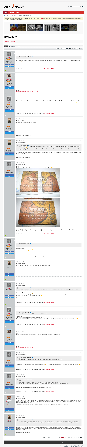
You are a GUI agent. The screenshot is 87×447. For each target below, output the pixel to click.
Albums (17, 12)
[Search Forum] (82, 6)
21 (68, 437)
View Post (32, 56)
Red (7, 442)
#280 (80, 307)
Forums (5, 12)
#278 (80, 261)
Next (81, 437)
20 (65, 437)
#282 (80, 352)
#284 (80, 396)
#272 (80, 74)
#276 (80, 162)
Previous (44, 437)
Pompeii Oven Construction (27, 15)
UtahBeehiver (9, 79)
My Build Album (47, 68)
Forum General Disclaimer (10, 41)
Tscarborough (9, 401)
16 (53, 437)
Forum (8, 15)
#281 (80, 329)
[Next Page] (77, 48)
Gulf (9, 57)
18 (59, 437)
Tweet (10, 66)
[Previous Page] (76, 48)
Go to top (79, 442)
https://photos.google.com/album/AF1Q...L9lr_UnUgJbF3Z (27, 91)
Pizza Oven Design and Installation (16, 15)
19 (62, 437)
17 (56, 437)
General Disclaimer (72, 442)
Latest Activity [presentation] (12, 46)
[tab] (6, 46)
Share (10, 64)
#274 (80, 118)
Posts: (8, 62)
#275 (80, 140)
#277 (80, 239)
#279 (80, 283)
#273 (80, 96)
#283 (80, 374)
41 (76, 437)
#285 (80, 415)
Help (22, 12)
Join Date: (7, 61)
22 (71, 437)
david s (9, 124)
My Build (52, 68)
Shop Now (12, 12)
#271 (80, 52)
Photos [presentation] (18, 46)
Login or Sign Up (79, 0)
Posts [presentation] (6, 46)
